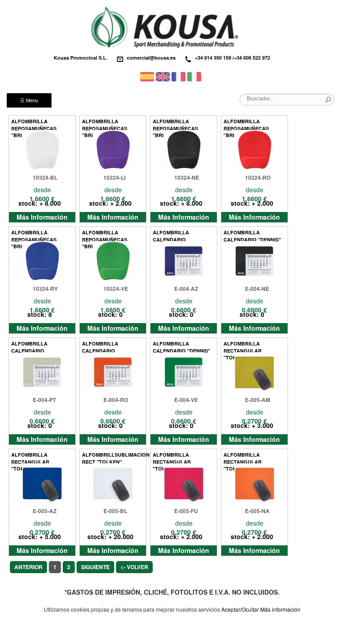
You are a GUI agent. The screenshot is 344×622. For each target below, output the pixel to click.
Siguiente (95, 567)
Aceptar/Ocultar (240, 609)
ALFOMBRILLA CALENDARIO (171, 235)
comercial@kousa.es (151, 57)
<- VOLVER (134, 567)
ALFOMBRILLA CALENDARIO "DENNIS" (252, 235)
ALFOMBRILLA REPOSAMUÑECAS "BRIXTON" (33, 124)
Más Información (42, 216)
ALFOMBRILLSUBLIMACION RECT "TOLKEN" (112, 457)
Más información (280, 609)
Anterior (28, 567)
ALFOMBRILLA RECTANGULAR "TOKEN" (243, 346)
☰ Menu (29, 100)
